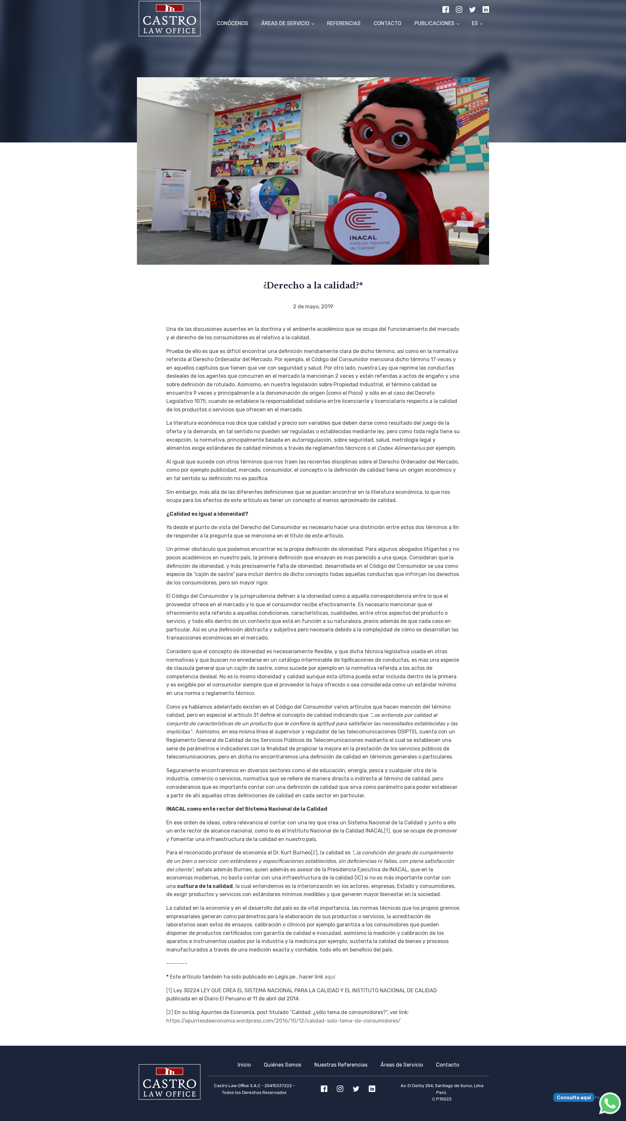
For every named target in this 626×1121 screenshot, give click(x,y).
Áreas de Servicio (285, 23)
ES (475, 23)
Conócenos (232, 23)
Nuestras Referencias (340, 1065)
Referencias (344, 23)
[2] (314, 852)
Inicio (244, 1065)
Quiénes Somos (282, 1065)
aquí (329, 977)
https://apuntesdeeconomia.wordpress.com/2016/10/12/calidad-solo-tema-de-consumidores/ (283, 1021)
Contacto (387, 23)
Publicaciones (434, 23)
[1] (387, 831)
